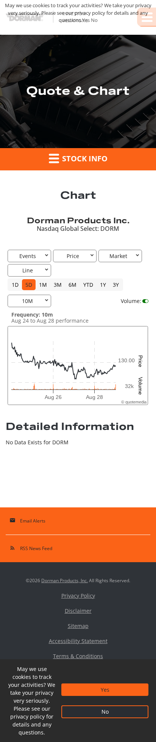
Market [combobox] (118, 256)
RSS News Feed (30, 548)
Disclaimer (78, 611)
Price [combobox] (73, 256)
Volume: (131, 301)
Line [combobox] (27, 270)
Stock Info (84, 158)
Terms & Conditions (78, 656)
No (105, 711)
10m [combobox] (27, 301)
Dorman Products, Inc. (64, 580)
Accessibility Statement (78, 641)
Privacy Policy (78, 595)
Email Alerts (27, 520)
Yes (105, 689)
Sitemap (78, 626)
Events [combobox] (27, 256)
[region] (78, 365)
